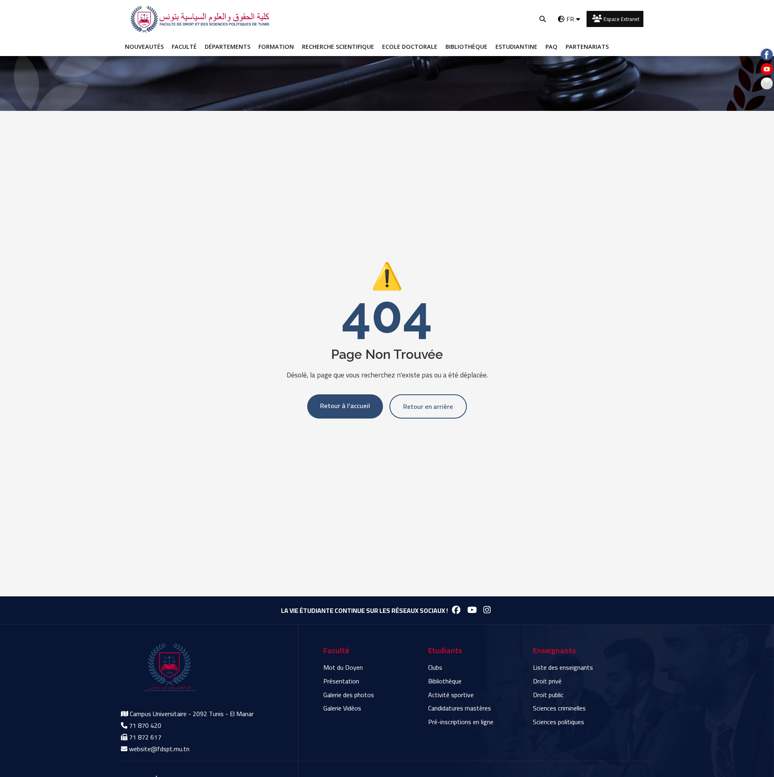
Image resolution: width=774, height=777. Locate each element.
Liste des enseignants (563, 667)
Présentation (341, 681)
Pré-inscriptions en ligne (460, 722)
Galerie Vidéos (342, 708)
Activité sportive (451, 695)
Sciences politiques (558, 722)
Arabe (566, 49)
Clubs (435, 667)
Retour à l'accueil (345, 406)
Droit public (548, 695)
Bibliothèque (445, 681)
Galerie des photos (348, 695)
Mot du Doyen (343, 667)
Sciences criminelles (559, 708)
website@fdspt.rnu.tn (159, 749)
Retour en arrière (428, 406)
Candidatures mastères (459, 708)
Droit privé (547, 681)
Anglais (568, 33)
